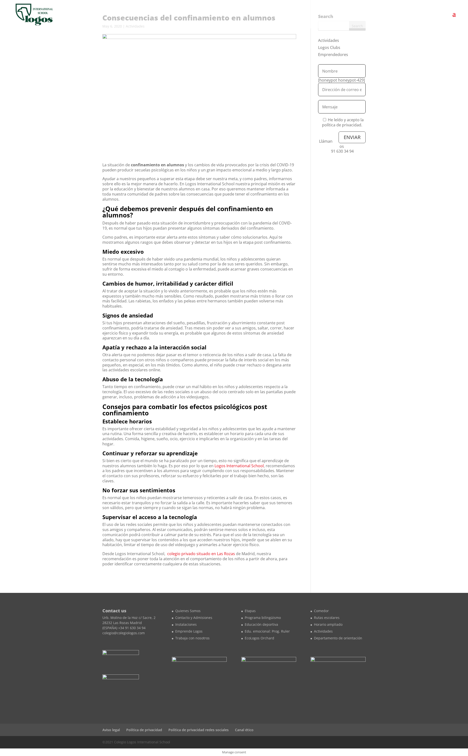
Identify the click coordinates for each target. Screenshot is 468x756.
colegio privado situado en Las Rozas (201, 553)
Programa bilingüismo (263, 617)
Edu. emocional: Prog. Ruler (267, 631)
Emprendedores (333, 54)
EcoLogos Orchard (259, 638)
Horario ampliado (328, 624)
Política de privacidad (144, 730)
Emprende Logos (189, 631)
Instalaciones (186, 624)
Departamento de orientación (338, 638)
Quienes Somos (188, 610)
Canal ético (244, 730)
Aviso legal (111, 730)
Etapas (250, 610)
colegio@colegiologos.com (123, 633)
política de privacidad (341, 125)
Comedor (321, 610)
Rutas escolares (327, 617)
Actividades (328, 40)
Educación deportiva (261, 624)
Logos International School (239, 465)
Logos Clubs (329, 47)
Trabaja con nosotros (192, 638)
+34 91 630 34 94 (132, 627)
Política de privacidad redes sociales (198, 730)
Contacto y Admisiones (193, 617)
